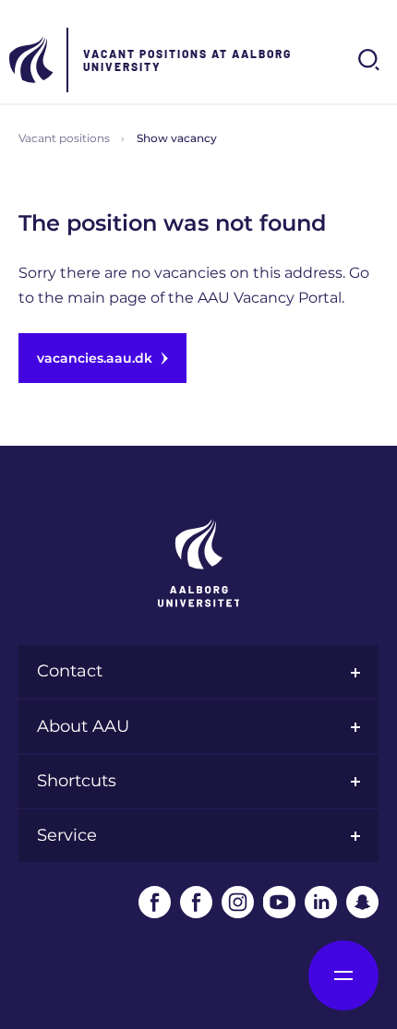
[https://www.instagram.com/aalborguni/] (238, 902)
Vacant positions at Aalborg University (187, 60)
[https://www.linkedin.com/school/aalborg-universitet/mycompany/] (321, 902)
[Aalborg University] (32, 60)
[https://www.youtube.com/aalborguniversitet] (279, 902)
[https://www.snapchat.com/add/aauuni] (362, 902)
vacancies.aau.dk (94, 358)
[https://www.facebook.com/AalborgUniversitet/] (154, 902)
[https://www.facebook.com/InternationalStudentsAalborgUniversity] (196, 902)
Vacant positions (64, 138)
